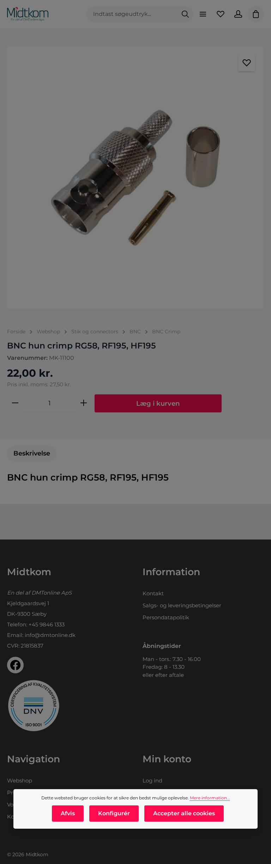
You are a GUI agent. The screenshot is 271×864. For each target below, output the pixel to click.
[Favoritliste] (220, 14)
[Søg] (185, 14)
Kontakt (153, 593)
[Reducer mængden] (15, 403)
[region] (135, 177)
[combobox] (131, 14)
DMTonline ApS (51, 592)
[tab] (31, 453)
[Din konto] (238, 14)
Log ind (152, 780)
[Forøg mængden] (84, 403)
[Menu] (203, 14)
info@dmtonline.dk (50, 635)
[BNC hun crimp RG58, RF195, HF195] (135, 177)
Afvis (68, 813)
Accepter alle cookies (184, 813)
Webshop (19, 780)
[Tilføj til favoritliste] (246, 62)
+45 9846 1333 (47, 624)
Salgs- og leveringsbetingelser (182, 605)
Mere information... (210, 797)
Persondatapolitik (166, 617)
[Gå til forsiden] (27, 14)
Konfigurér (114, 813)
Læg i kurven (158, 403)
